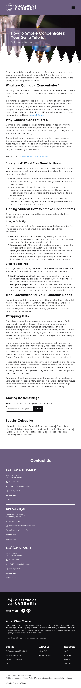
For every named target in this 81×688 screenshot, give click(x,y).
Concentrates (62, 426)
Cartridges (50, 426)
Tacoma (42, 432)
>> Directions (11, 500)
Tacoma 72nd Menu (15, 660)
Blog (65, 651)
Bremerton (11, 426)
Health (70, 429)
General (61, 429)
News (25, 432)
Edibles (18, 429)
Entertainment (41, 429)
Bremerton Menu (13, 655)
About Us (43, 651)
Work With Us (45, 655)
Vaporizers (62, 432)
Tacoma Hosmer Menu (16, 651)
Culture (10, 429)
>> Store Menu (12, 496)
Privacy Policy (28, 678)
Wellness (28, 435)
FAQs (8, 664)
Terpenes (51, 432)
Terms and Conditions (44, 678)
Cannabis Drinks (36, 426)
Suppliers (67, 660)
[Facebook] (23, 611)
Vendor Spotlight (14, 435)
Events (52, 429)
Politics (33, 432)
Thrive (23, 683)
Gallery (67, 664)
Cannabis (22, 426)
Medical (17, 432)
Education (28, 429)
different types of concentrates (33, 156)
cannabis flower (36, 115)
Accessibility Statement (63, 678)
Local (9, 432)
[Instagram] (28, 611)
